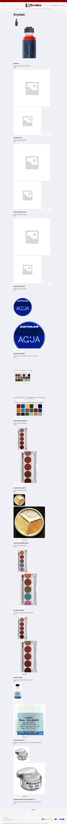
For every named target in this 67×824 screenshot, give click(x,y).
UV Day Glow (35, 355)
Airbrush (15, 65)
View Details (24, 674)
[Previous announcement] (3, 1)
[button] (4, 5)
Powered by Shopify (20, 823)
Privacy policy (32, 823)
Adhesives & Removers (23, 742)
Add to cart (17, 674)
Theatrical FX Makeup (26, 65)
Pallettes (21, 612)
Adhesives (16, 742)
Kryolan (19, 65)
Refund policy (26, 823)
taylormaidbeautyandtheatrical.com (11, 823)
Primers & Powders (27, 801)
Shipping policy (37, 823)
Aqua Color (16, 355)
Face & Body (16, 801)
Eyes (15, 612)
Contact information (44, 823)
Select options (18, 60)
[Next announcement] (64, 1)
